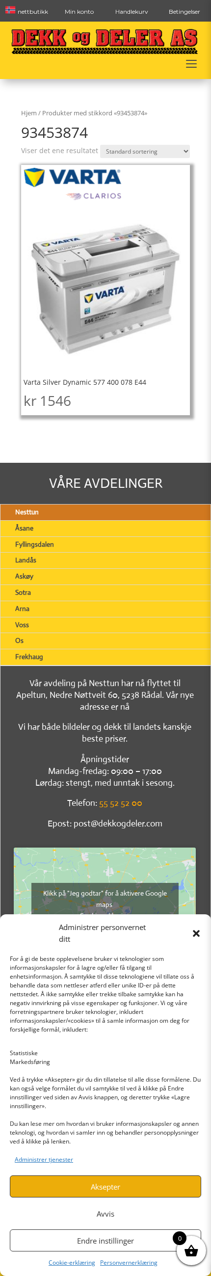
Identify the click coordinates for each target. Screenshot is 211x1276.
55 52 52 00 (120, 803)
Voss (22, 624)
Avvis (105, 1214)
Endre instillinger (105, 1241)
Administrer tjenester (44, 1159)
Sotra (23, 592)
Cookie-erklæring (72, 1262)
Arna (22, 608)
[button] (196, 933)
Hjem (29, 112)
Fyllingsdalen (34, 544)
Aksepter (105, 1187)
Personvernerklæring (129, 1262)
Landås (25, 560)
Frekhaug (29, 656)
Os (19, 640)
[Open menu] (191, 64)
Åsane (24, 528)
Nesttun (27, 511)
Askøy (24, 576)
